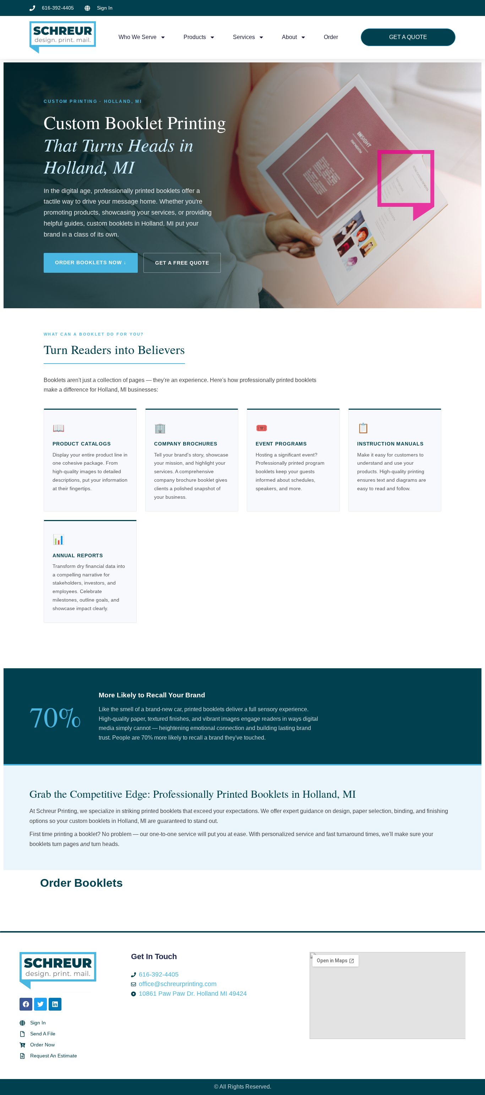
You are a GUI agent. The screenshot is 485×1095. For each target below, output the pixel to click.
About (289, 37)
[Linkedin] (55, 1004)
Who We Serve (138, 37)
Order (331, 37)
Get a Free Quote (182, 263)
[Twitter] (40, 1004)
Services (244, 37)
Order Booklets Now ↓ (90, 262)
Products (195, 37)
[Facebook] (26, 1004)
